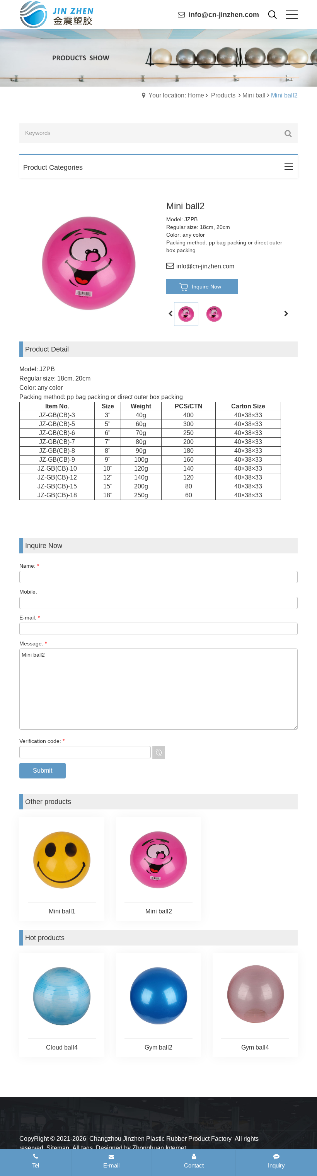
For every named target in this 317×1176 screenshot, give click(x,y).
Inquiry (276, 1165)
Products (223, 95)
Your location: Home (176, 95)
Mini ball (254, 95)
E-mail (111, 1165)
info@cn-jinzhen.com (224, 15)
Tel (35, 1165)
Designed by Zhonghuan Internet (141, 1148)
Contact (194, 1165)
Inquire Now (206, 286)
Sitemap (57, 1148)
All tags (82, 1148)
